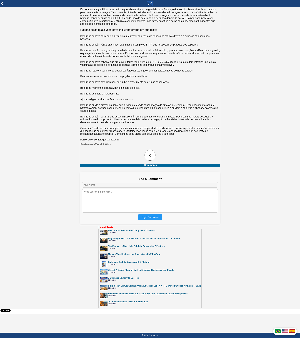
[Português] (278, 331)
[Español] (292, 331)
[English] (285, 331)
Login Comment (150, 217)
